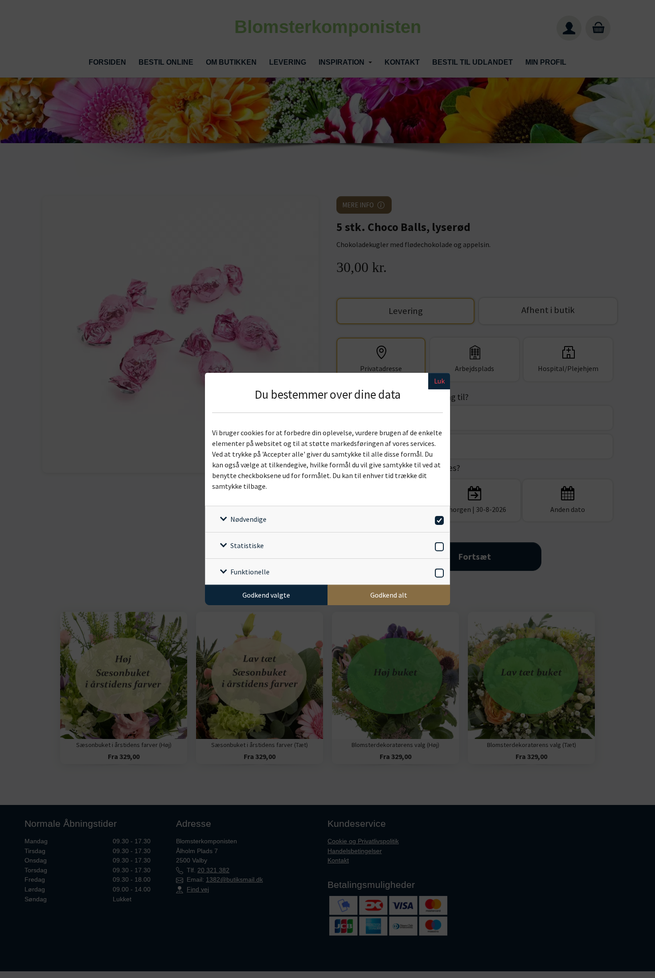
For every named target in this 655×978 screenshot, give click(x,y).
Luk (439, 380)
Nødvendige (248, 519)
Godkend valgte (266, 594)
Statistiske (247, 545)
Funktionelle (250, 571)
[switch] (438, 519)
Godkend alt (388, 594)
